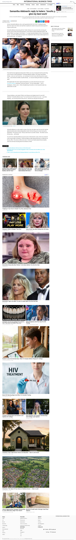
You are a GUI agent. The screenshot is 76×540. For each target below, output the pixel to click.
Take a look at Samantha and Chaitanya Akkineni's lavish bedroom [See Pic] (23, 152)
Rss (48, 532)
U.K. (21, 533)
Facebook (53, 529)
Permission (22, 520)
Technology (28, 4)
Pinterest (53, 532)
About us (40, 518)
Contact (39, 525)
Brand (39, 520)
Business (22, 4)
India (3, 518)
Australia (22, 528)
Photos (3, 532)
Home (14, 4)
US (3, 520)
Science (33, 4)
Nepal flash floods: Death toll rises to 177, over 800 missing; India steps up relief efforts (58, 34)
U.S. (21, 535)
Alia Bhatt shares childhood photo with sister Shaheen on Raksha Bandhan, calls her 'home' (9, 169)
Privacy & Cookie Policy (25, 525)
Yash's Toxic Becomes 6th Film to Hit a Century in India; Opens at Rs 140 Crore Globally (42, 169)
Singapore (22, 532)
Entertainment (43, 4)
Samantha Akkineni (11, 83)
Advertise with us (23, 518)
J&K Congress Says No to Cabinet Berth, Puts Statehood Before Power (58, 29)
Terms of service (23, 523)
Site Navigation (41, 523)
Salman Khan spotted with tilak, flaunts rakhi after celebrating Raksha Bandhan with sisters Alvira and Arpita (25, 170)
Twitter (46, 529)
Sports (37, 4)
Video (3, 534)
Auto (3, 530)
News (18, 4)
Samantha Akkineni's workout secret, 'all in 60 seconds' (19, 148)
